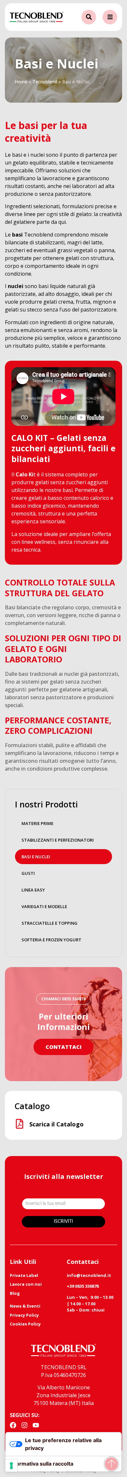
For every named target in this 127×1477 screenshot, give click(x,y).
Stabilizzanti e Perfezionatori (57, 840)
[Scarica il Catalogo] (19, 1124)
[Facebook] (13, 1425)
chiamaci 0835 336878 (63, 999)
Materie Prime (37, 823)
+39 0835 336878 (83, 1286)
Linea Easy (33, 890)
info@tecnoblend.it (89, 1275)
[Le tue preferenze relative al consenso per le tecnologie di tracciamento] (11, 1465)
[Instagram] (24, 1425)
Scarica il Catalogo (56, 1124)
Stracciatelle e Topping (49, 923)
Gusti (28, 873)
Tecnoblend (45, 82)
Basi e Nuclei (35, 857)
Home (21, 82)
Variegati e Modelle (44, 906)
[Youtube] (36, 1425)
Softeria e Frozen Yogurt (51, 940)
